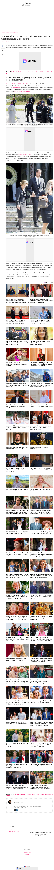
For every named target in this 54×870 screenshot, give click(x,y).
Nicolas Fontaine (5, 41)
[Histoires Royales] (27, 4)
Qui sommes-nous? (27, 852)
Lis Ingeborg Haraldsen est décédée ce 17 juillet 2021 (17, 83)
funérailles (23, 794)
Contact (27, 854)
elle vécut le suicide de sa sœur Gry (25, 154)
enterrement (18, 794)
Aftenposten (9, 272)
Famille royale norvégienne (12, 32)
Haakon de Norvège (31, 794)
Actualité (3, 32)
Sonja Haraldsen (16, 87)
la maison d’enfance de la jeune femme (22, 91)
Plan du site (13, 829)
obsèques (47, 794)
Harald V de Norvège (39, 794)
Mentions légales (13, 833)
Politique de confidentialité (13, 831)
